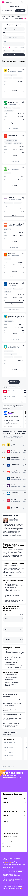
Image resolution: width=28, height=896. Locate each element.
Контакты (5, 827)
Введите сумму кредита (11, 29)
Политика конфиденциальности (10, 833)
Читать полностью (8, 426)
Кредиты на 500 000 (8, 744)
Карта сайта (5, 823)
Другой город (20, 10)
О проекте (5, 830)
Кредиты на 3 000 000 (8, 752)
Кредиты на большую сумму (9, 742)
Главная (4, 766)
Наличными (6, 50)
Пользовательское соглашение (10, 836)
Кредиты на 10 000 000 (8, 758)
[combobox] (14, 37)
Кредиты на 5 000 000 (8, 755)
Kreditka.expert (7, 862)
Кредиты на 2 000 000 (8, 750)
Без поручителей (16, 50)
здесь (22, 888)
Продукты (10, 766)
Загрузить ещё (14, 381)
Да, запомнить (8, 10)
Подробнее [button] (14, 90)
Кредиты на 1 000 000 (8, 747)
